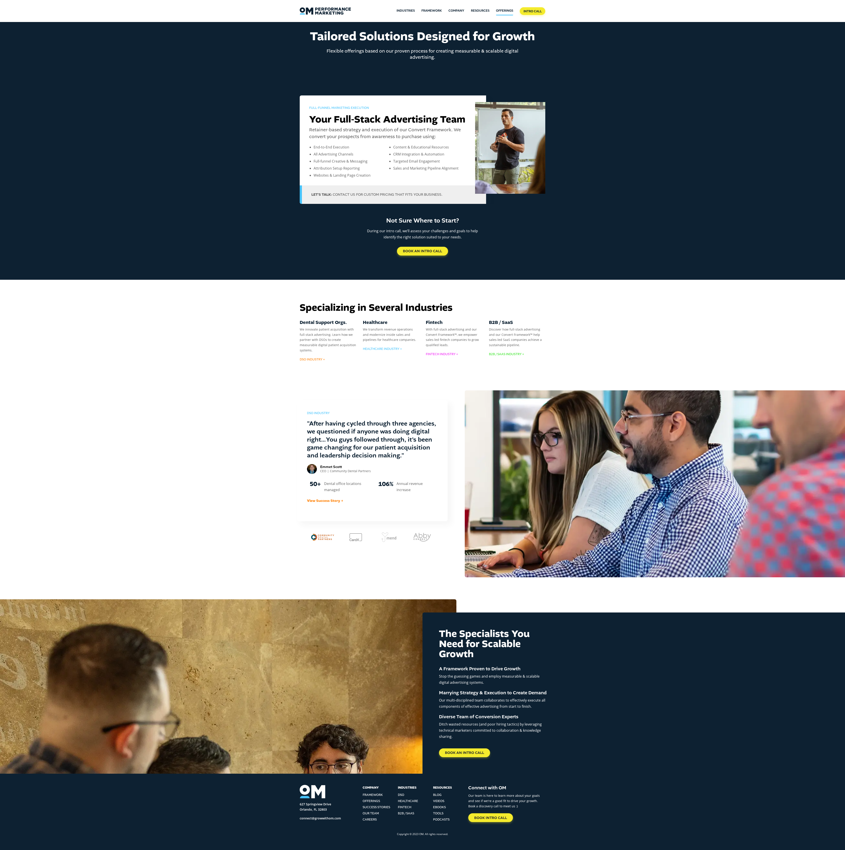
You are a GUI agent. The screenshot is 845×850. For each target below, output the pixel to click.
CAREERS (370, 819)
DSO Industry (318, 413)
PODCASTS (441, 819)
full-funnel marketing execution (339, 108)
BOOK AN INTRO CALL (422, 251)
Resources (480, 11)
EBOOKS (439, 807)
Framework (431, 11)
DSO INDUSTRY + (312, 359)
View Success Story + (325, 500)
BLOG (437, 795)
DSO (401, 795)
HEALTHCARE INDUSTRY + (382, 349)
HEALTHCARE (408, 801)
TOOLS (438, 813)
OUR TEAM (371, 813)
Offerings (504, 11)
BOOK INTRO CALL (490, 817)
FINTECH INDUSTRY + (442, 354)
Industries (406, 11)
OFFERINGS (371, 801)
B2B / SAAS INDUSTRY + (506, 354)
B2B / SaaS (406, 813)
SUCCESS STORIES (376, 807)
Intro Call (533, 11)
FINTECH (404, 807)
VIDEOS (438, 801)
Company (456, 11)
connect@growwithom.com (320, 818)
